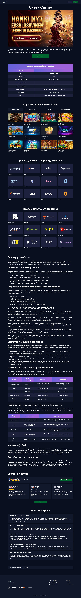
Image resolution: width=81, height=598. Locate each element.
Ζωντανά (31, 109)
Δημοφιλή (14, 109)
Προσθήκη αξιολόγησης (66, 479)
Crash (48, 109)
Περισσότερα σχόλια (40, 501)
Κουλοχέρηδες (64, 109)
